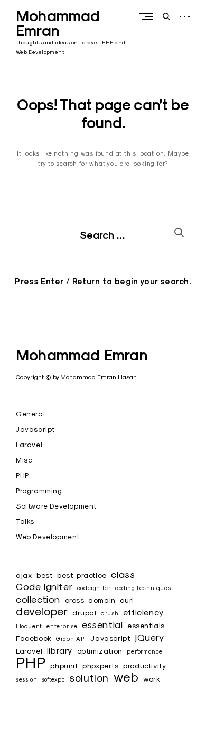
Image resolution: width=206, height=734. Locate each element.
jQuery (149, 637)
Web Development (48, 536)
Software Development (56, 506)
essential (102, 624)
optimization (100, 651)
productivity (144, 665)
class (123, 574)
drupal (84, 613)
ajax (24, 575)
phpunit (64, 665)
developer (42, 611)
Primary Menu (148, 16)
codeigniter (94, 588)
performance (145, 651)
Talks (25, 521)
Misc (24, 460)
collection (38, 599)
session (26, 679)
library (59, 650)
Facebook (34, 638)
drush (109, 613)
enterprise (61, 626)
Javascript (35, 429)
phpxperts (100, 665)
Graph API (71, 639)
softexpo (53, 679)
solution (89, 677)
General (30, 414)
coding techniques (143, 588)
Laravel (29, 444)
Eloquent (29, 626)
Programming (39, 490)
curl (127, 600)
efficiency (143, 612)
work (151, 679)
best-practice (82, 575)
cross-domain (90, 600)
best (44, 575)
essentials (146, 625)
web (126, 677)
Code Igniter (44, 586)
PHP (22, 475)
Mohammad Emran (58, 23)
